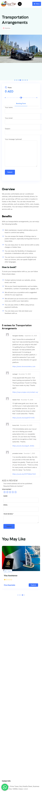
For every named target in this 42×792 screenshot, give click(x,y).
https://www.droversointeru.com (23, 366)
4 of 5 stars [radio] (13, 492)
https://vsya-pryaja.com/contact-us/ (25, 392)
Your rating (7, 489)
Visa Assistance (10, 575)
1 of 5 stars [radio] (4, 492)
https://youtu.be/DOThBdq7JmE (24, 474)
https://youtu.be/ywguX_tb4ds (23, 446)
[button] (18, 595)
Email (5, 505)
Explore (33, 585)
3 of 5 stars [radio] (10, 492)
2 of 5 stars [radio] (7, 492)
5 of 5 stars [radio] (15, 492)
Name (5, 496)
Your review (8, 514)
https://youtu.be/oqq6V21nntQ (23, 418)
